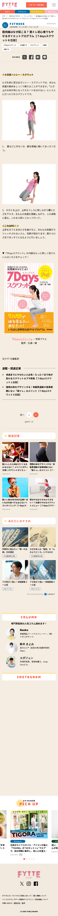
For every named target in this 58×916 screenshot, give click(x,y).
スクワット (35, 45)
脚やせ (7, 49)
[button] (24, 859)
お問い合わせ (7, 903)
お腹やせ (24, 45)
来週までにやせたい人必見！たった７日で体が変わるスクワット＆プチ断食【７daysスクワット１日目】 (29, 378)
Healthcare (37, 12)
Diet (7, 12)
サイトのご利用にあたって (22, 895)
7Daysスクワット (10, 45)
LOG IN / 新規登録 (36, 5)
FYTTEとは (6, 895)
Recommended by (35, 594)
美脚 (45, 45)
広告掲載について (41, 899)
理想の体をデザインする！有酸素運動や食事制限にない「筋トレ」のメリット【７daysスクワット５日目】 (29, 390)
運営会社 (17, 903)
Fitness (22, 12)
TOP (3, 16)
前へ (22, 414)
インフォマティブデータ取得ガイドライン (17, 899)
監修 (23, 903)
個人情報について (39, 895)
